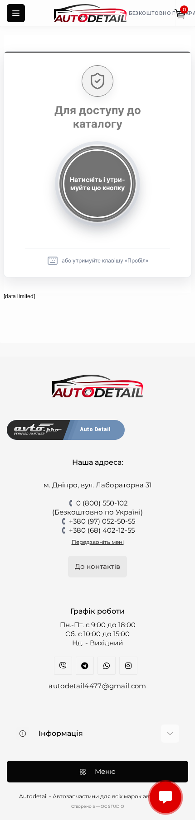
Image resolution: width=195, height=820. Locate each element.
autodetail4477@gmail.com (97, 686)
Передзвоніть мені (98, 542)
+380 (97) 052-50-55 (102, 521)
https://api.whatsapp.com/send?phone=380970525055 (107, 666)
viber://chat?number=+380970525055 (63, 666)
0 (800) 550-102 (102, 503)
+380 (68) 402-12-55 (102, 530)
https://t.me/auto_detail (85, 666)
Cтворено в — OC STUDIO (97, 806)
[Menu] (16, 13)
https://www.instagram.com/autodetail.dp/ (128, 666)
